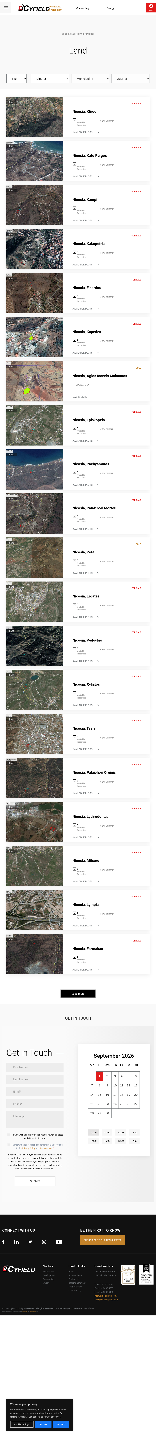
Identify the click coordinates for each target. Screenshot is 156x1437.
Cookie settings (21, 1424)
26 (128, 1104)
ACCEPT (61, 1424)
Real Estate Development (55, 8)
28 (92, 1113)
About (71, 1271)
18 (121, 1094)
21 (92, 1104)
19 (128, 1094)
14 (92, 1094)
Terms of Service (32, 1311)
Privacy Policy (28, 1148)
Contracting (82, 8)
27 (136, 1104)
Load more (78, 993)
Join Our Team (75, 1275)
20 (136, 1094)
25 (121, 1104)
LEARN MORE (80, 396)
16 (107, 1094)
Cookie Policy (75, 1290)
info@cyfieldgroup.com (105, 1295)
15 (99, 1094)
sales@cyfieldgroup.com (106, 1299)
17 (115, 1094)
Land (11, 102)
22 (99, 1104)
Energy (110, 8)
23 (107, 1104)
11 (121, 1085)
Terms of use (46, 1148)
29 (99, 1113)
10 (115, 1085)
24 (115, 1104)
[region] (39, 1415)
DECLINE (43, 1424)
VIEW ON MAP (107, 120)
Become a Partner (77, 1282)
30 (107, 1113)
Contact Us (74, 1279)
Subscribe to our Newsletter (103, 1240)
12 (128, 1085)
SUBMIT (35, 1181)
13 (136, 1085)
